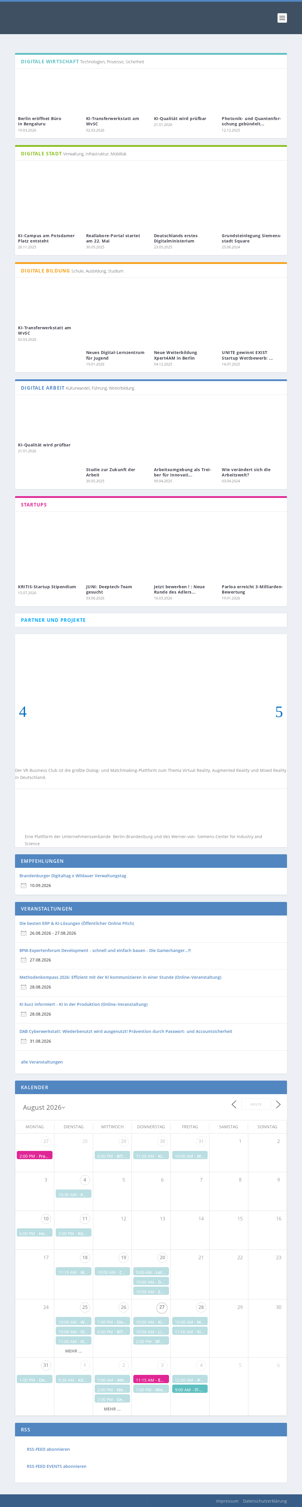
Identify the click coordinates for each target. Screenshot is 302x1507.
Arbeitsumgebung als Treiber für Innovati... (182, 472)
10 (46, 1218)
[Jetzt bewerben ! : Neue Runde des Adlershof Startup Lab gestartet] (185, 548)
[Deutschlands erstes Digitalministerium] (185, 197)
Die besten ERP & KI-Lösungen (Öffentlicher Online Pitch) (76, 923)
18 (85, 1257)
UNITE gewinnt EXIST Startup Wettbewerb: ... (247, 355)
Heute (256, 1104)
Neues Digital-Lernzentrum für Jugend (115, 355)
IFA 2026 (205, 1380)
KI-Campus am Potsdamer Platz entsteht (46, 238)
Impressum (227, 1501)
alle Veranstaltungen (42, 1062)
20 (162, 1257)
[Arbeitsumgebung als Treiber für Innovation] (185, 432)
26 (123, 1307)
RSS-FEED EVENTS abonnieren (56, 1466)
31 (201, 1141)
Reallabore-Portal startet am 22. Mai (113, 238)
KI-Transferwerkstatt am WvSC (112, 121)
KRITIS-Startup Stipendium (47, 586)
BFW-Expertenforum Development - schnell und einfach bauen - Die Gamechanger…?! (105, 950)
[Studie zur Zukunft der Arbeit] (117, 432)
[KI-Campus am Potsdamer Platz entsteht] (49, 197)
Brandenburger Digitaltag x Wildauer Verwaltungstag (72, 875)
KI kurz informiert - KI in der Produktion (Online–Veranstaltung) (83, 1004)
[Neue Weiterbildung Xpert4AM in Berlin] (185, 314)
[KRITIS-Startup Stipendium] (49, 548)
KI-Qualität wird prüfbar (181, 118)
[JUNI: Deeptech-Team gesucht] (117, 548)
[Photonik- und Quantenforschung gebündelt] (253, 93)
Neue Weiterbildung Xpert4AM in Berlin (175, 355)
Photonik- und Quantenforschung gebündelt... (251, 121)
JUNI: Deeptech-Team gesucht (109, 589)
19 (123, 1257)
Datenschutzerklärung (265, 1501)
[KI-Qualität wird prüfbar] (185, 93)
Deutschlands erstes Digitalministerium (176, 238)
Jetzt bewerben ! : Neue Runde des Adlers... (179, 589)
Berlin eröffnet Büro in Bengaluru (39, 121)
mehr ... (73, 1351)
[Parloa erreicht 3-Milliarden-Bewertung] (253, 548)
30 (162, 1141)
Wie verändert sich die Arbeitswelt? (246, 472)
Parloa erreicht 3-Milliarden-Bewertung (252, 589)
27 (46, 1141)
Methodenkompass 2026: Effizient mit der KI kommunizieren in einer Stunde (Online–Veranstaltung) (120, 977)
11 (85, 1218)
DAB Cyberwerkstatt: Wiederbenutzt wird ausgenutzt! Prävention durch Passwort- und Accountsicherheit (125, 1031)
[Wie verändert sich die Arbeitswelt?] (253, 432)
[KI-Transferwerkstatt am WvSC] (117, 93)
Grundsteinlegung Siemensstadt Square (251, 238)
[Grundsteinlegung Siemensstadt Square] (253, 197)
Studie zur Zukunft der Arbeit (110, 472)
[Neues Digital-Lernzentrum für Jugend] (117, 314)
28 (201, 1307)
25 (85, 1307)
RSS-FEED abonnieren (48, 1449)
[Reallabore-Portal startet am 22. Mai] (117, 197)
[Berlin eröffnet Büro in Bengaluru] (49, 93)
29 (123, 1141)
